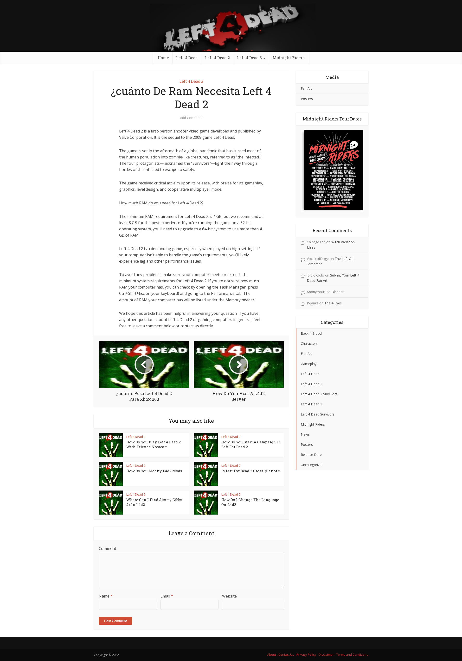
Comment (107, 548)
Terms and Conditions (352, 654)
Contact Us (286, 654)
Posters (307, 98)
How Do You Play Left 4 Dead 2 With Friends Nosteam (153, 444)
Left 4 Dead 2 (217, 57)
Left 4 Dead (187, 57)
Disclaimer (326, 654)
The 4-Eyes (333, 303)
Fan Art (306, 88)
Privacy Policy (306, 654)
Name (106, 596)
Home (163, 57)
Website (229, 596)
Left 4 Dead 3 (249, 57)
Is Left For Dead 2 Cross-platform (251, 470)
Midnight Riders (288, 57)
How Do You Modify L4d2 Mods (154, 470)
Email (166, 596)
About (271, 654)
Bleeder (338, 292)
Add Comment (191, 118)
